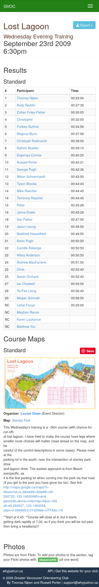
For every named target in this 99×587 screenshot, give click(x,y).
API (50, 571)
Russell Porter (50, 582)
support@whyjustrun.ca (81, 582)
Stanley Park (21, 420)
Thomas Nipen (22, 582)
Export (85, 25)
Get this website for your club (76, 571)
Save (90, 351)
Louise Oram (30, 413)
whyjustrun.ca (13, 571)
